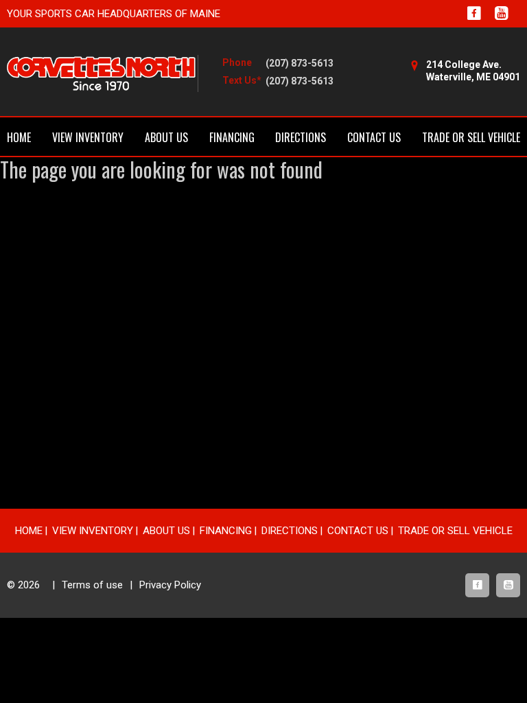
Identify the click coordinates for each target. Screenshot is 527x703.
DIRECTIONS (300, 137)
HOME (19, 137)
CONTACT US (374, 137)
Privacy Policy (170, 585)
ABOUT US (166, 137)
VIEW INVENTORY (88, 137)
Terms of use (92, 585)
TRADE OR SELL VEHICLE (471, 137)
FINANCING (232, 137)
